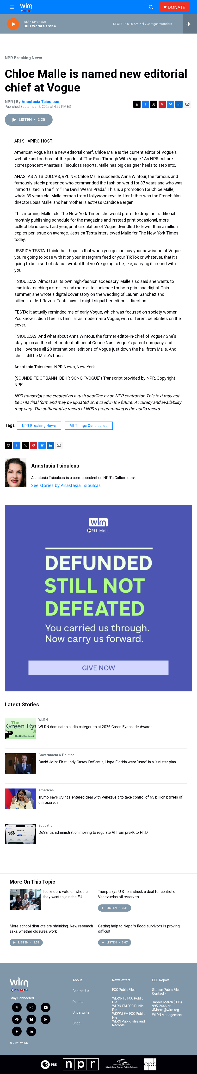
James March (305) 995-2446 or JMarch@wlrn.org (167, 1006)
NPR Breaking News (23, 57)
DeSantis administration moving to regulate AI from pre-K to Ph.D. (93, 832)
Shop (76, 1023)
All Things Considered (89, 426)
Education (46, 825)
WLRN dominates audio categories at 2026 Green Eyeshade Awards (95, 727)
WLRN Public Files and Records (128, 1023)
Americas (46, 790)
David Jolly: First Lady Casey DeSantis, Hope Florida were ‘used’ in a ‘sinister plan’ (107, 762)
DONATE (176, 7)
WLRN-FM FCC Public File (127, 1008)
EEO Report (160, 980)
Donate (78, 1002)
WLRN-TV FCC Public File (127, 1000)
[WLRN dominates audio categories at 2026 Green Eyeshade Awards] (20, 728)
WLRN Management (167, 1015)
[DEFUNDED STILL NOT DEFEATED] (98, 598)
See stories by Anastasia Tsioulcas (66, 485)
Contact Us (81, 991)
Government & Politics (56, 755)
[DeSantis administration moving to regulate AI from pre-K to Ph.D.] (20, 834)
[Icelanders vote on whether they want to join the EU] (25, 899)
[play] (13, 24)
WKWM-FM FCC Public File (128, 1015)
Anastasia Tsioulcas (40, 101)
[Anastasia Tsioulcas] (15, 472)
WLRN (43, 720)
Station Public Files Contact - (166, 991)
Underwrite (81, 1012)
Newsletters (121, 980)
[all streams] (190, 24)
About (77, 980)
